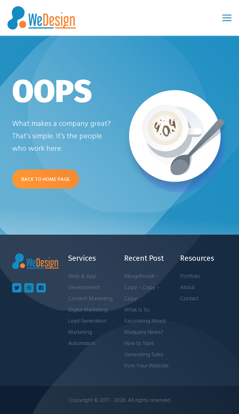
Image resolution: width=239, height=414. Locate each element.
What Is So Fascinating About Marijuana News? (145, 320)
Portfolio (190, 276)
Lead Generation (87, 320)
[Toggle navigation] (227, 18)
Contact (189, 298)
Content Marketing (90, 298)
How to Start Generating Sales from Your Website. (146, 354)
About (187, 287)
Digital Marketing (88, 309)
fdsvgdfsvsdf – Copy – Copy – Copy (142, 287)
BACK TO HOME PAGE (45, 179)
